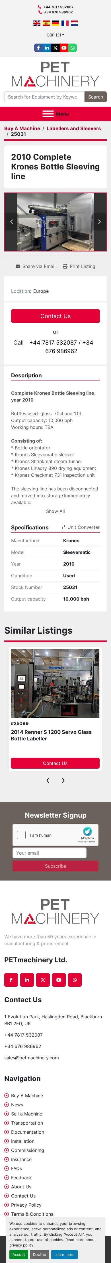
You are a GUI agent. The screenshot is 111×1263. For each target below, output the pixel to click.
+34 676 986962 (58, 12)
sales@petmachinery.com (31, 1058)
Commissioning (27, 1150)
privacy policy (21, 1245)
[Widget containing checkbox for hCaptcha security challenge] (55, 835)
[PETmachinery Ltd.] (55, 911)
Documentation (27, 1132)
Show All (55, 511)
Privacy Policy (26, 1205)
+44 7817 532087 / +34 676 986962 (61, 347)
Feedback (21, 1177)
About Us (21, 1187)
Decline (39, 1254)
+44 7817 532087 (58, 7)
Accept (19, 1254)
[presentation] (48, 779)
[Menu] (48, 114)
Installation (22, 1141)
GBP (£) (54, 34)
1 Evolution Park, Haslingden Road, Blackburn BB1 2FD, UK (53, 1020)
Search (95, 97)
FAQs (16, 1168)
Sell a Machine (26, 1114)
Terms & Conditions (32, 1214)
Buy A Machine (27, 1095)
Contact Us (55, 316)
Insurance (21, 1159)
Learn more (64, 1254)
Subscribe (55, 866)
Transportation (27, 1123)
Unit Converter (83, 527)
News (17, 1105)
